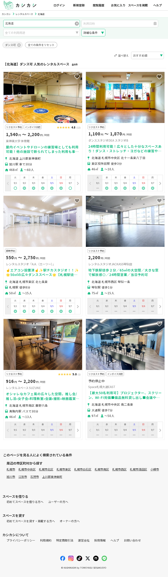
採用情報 (100, 540)
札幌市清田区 (138, 469)
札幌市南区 (102, 469)
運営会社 (84, 540)
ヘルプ (157, 5)
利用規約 (45, 540)
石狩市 (34, 477)
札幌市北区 (46, 469)
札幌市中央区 (27, 469)
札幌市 (11, 469)
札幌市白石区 (82, 469)
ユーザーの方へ (58, 502)
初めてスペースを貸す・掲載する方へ (31, 521)
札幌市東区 (64, 469)
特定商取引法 (64, 540)
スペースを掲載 (138, 5)
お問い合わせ (132, 540)
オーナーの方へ (70, 521)
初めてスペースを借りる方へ (25, 502)
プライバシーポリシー (21, 540)
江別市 (22, 477)
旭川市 (11, 477)
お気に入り (118, 5)
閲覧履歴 (98, 5)
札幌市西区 (119, 469)
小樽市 (154, 469)
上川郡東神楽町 (52, 477)
